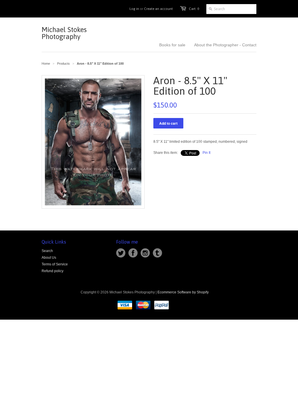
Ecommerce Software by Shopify (183, 292)
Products (63, 63)
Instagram (145, 253)
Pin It (206, 153)
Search (47, 251)
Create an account (158, 9)
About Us (49, 258)
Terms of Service (55, 264)
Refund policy (52, 271)
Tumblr (157, 253)
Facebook (133, 253)
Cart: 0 (194, 9)
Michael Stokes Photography (64, 33)
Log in (134, 9)
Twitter (120, 253)
